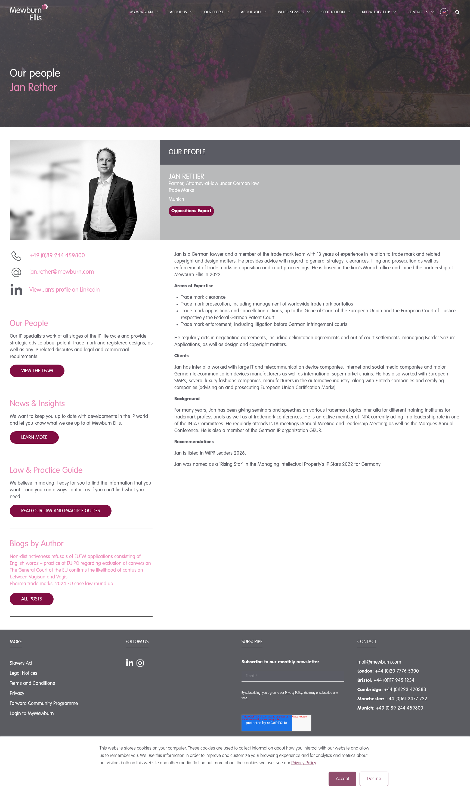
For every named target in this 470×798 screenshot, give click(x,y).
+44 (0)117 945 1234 (394, 680)
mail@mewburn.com (379, 662)
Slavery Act (21, 663)
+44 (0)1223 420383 (405, 689)
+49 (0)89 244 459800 (399, 708)
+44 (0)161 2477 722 (406, 699)
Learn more (34, 437)
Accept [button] (342, 779)
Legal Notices (23, 673)
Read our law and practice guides (60, 511)
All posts (31, 599)
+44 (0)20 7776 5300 (397, 671)
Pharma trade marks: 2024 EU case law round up (61, 583)
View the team (37, 370)
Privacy (17, 693)
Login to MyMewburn (32, 713)
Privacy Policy (303, 763)
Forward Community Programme (44, 703)
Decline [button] (374, 779)
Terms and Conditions (32, 683)
